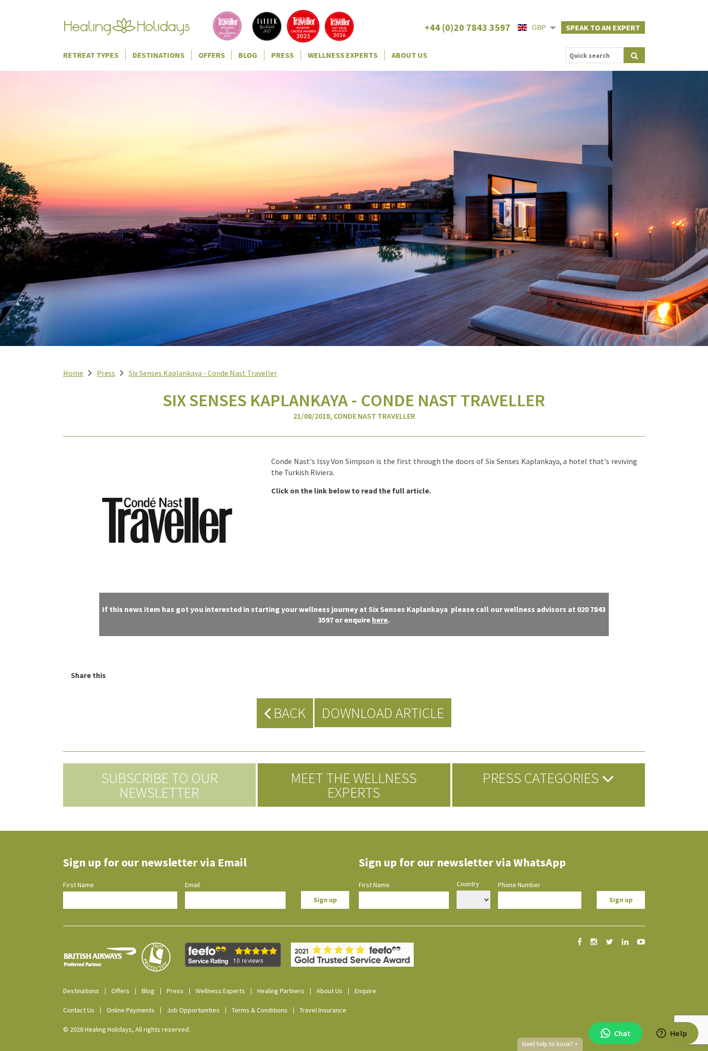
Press (282, 55)
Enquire (365, 990)
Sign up (325, 899)
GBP (539, 27)
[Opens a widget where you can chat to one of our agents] (671, 1034)
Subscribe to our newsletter (159, 785)
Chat (622, 1033)
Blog (247, 55)
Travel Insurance (323, 1010)
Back (288, 713)
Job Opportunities (193, 1010)
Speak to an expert (603, 27)
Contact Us (78, 1010)
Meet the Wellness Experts (354, 785)
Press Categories (542, 778)
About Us (409, 55)
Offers (211, 55)
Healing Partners (280, 990)
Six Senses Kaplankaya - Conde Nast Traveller (203, 373)
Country (468, 883)
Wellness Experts (343, 55)
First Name (78, 884)
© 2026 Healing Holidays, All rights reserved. (126, 1029)
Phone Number (519, 884)
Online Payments (130, 1010)
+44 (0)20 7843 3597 (467, 27)
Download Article (383, 713)
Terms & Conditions (260, 1010)
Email (192, 884)
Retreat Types (90, 55)
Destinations (158, 55)
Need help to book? (550, 1044)
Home (73, 373)
